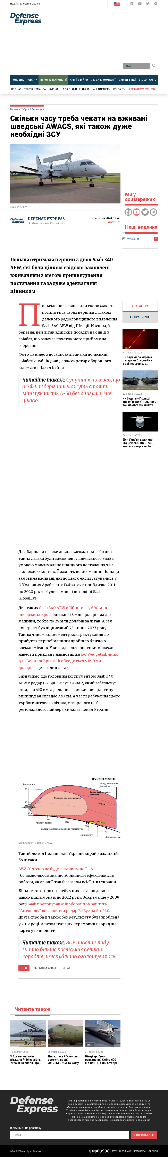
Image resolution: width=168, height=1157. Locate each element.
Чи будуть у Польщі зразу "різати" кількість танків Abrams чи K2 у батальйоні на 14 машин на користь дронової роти (140, 407)
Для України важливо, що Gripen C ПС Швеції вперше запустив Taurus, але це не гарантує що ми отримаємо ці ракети (140, 446)
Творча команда (35, 89)
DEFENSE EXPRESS (46, 218)
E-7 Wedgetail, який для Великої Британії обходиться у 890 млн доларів (68, 661)
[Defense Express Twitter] (148, 4)
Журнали (54, 89)
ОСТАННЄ (140, 306)
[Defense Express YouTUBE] (140, 4)
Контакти (119, 89)
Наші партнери (101, 89)
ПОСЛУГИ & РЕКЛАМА (121, 1151)
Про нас (16, 89)
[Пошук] (154, 66)
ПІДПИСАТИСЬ (144, 1135)
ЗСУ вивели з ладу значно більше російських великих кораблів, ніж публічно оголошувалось (68, 949)
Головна (15, 109)
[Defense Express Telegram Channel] (156, 4)
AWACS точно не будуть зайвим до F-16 (55, 868)
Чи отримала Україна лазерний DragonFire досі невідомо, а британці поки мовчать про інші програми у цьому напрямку (139, 365)
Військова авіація (45, 968)
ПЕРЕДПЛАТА (139, 1151)
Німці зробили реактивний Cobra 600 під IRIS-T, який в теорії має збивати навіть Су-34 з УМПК (101, 1063)
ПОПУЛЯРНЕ (140, 317)
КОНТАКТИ (153, 1151)
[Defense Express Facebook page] (132, 4)
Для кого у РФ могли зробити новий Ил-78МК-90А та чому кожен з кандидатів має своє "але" (65, 1063)
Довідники (70, 89)
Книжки (84, 89)
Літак (66, 968)
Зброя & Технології (33, 109)
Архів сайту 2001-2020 (142, 89)
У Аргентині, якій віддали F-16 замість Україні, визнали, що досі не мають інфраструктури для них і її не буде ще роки (27, 1064)
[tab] (140, 306)
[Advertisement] (108, 43)
